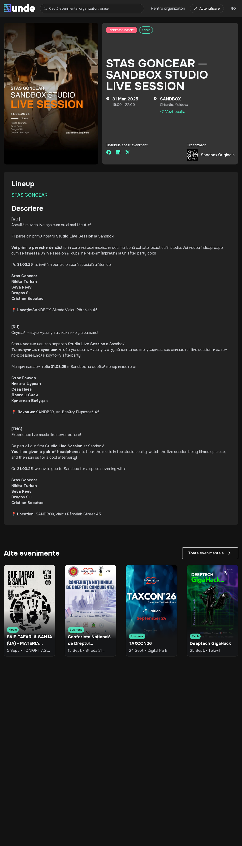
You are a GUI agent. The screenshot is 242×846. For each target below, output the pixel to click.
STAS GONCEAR (29, 195)
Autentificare (209, 8)
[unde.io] (19, 8)
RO (233, 8)
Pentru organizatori (168, 8)
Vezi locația (175, 111)
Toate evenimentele (206, 553)
